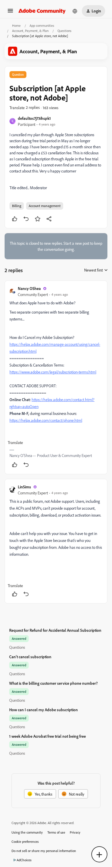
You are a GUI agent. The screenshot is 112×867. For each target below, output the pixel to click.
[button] (10, 12)
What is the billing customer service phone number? (53, 683)
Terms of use (56, 832)
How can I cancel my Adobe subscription (43, 709)
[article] (56, 377)
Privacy (75, 832)
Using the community (27, 832)
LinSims (24, 486)
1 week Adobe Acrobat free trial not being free (47, 736)
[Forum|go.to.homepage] (42, 11)
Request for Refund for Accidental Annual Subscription (55, 630)
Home (16, 25)
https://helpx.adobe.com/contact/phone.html (45, 420)
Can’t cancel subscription (30, 656)
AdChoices (24, 860)
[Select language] (75, 11)
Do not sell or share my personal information (43, 851)
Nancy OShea (29, 288)
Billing (16, 206)
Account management (45, 206)
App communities (42, 25)
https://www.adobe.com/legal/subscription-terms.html (52, 371)
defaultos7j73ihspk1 (34, 118)
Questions (64, 31)
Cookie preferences (25, 841)
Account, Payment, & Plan (30, 31)
